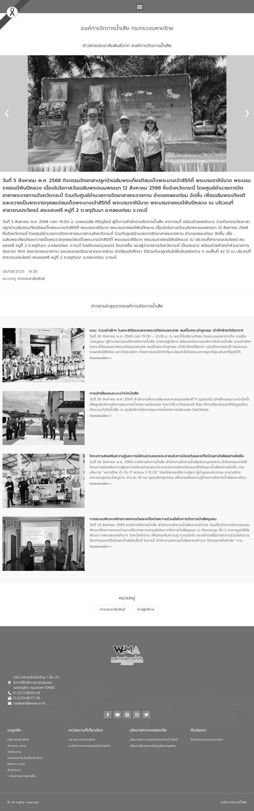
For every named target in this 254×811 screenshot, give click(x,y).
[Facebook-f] (107, 714)
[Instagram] (136, 714)
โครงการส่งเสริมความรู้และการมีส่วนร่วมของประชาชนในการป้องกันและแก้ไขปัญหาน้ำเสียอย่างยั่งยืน (167, 456)
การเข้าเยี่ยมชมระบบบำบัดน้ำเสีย (114, 393)
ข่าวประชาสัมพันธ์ (31, 278)
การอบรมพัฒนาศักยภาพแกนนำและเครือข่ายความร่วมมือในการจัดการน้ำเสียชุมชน (153, 519)
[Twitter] (146, 714)
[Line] (127, 714)
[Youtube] (117, 714)
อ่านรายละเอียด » (101, 358)
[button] (140, 6)
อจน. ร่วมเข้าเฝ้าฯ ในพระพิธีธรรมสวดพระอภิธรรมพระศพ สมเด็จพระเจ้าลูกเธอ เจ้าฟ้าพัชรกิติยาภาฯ (166, 330)
